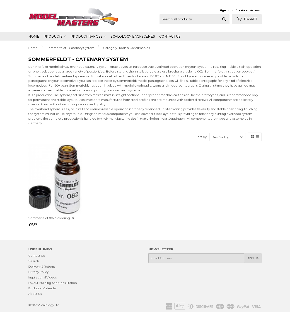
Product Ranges (87, 36)
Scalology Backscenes (133, 36)
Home (33, 36)
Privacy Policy (38, 272)
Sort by (201, 137)
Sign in (224, 10)
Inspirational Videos (42, 277)
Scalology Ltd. (49, 305)
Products (53, 36)
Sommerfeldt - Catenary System (70, 48)
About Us (35, 293)
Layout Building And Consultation (52, 283)
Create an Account (248, 10)
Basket (250, 19)
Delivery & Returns (41, 266)
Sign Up (253, 258)
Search (33, 261)
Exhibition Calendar (42, 288)
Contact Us (170, 36)
